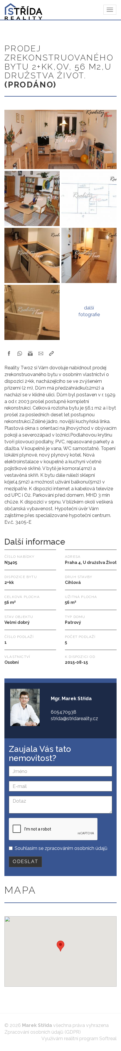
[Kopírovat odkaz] (51, 353)
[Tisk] (30, 353)
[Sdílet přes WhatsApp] (19, 353)
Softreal (108, 1038)
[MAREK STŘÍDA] (21, 9)
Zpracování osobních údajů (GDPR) (42, 1032)
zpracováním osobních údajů (76, 848)
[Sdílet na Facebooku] (9, 353)
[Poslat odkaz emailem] (41, 353)
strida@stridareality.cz (74, 718)
